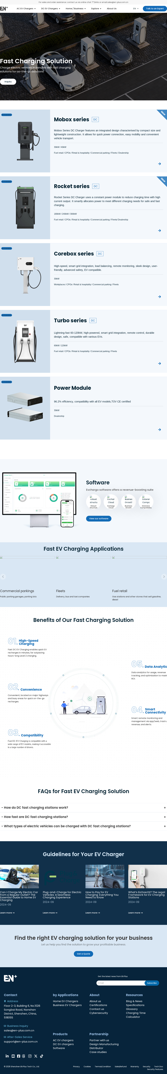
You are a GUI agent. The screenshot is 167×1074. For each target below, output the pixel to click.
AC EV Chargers (25, 8)
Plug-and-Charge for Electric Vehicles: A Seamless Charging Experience (62, 894)
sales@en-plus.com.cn (19, 1030)
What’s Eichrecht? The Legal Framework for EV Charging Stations (146, 894)
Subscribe (152, 983)
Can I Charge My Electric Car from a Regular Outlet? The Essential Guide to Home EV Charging (19, 896)
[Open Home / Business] (85, 8)
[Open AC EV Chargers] (35, 8)
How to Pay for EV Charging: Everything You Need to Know (101, 894)
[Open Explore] (101, 8)
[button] (3, 577)
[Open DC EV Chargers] (59, 8)
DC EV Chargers (49, 8)
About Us (112, 8)
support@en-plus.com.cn (21, 1041)
